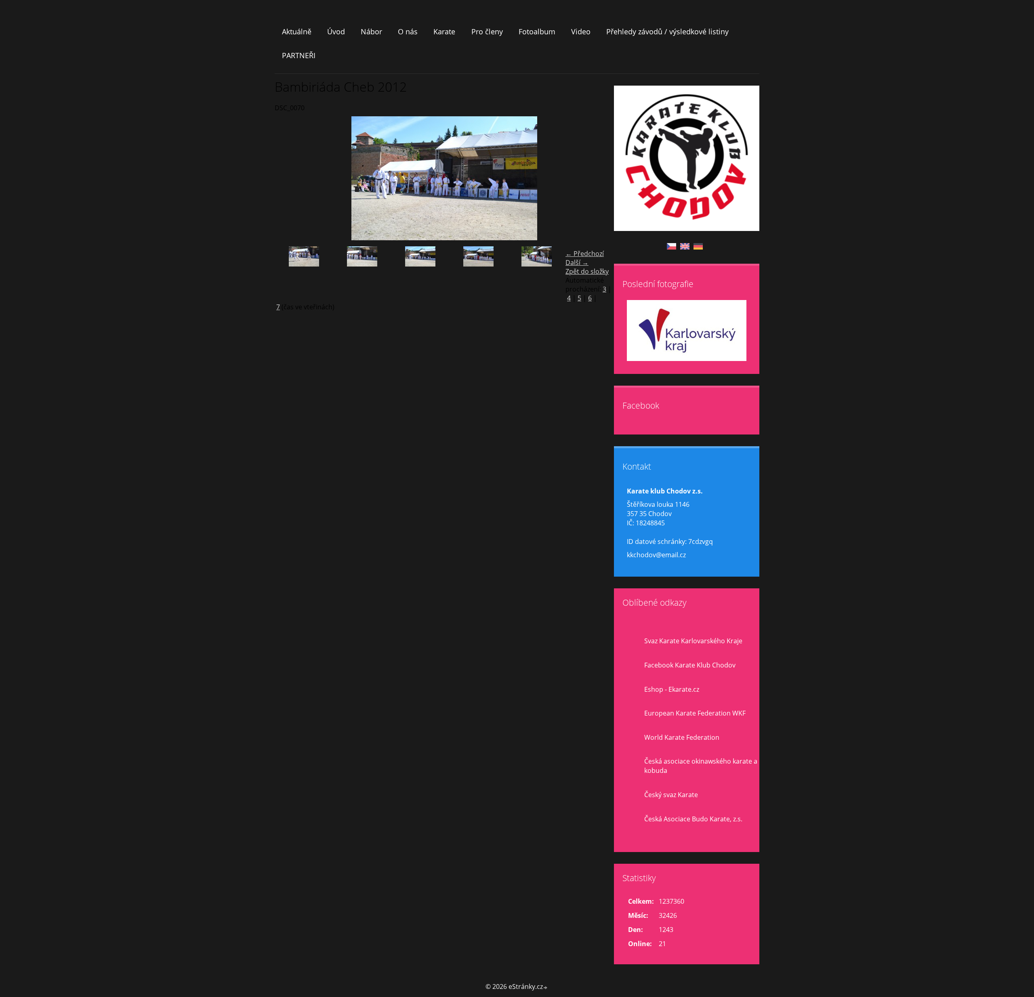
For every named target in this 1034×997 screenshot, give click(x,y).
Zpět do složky (587, 271)
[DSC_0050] (536, 272)
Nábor (371, 31)
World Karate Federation (681, 737)
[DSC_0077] (362, 272)
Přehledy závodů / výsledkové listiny (667, 31)
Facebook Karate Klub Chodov (690, 665)
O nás (408, 31)
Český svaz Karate (671, 794)
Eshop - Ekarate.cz (671, 689)
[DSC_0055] (478, 272)
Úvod (336, 31)
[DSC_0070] (420, 272)
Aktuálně (296, 31)
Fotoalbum (537, 31)
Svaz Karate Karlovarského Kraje (693, 640)
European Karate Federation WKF (695, 713)
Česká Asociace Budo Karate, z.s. (693, 818)
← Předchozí (584, 253)
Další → (576, 262)
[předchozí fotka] (288, 178)
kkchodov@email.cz (656, 554)
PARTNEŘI (298, 55)
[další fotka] (601, 178)
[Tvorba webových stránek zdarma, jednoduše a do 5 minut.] (546, 987)
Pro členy (487, 31)
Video (581, 31)
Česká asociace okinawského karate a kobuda (700, 766)
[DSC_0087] (303, 272)
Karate (444, 31)
